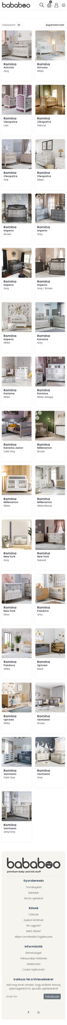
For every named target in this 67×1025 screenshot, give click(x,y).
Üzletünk (34, 914)
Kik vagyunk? (33, 925)
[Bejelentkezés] (56, 5)
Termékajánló (34, 887)
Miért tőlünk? (33, 931)
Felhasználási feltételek (33, 958)
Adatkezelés (34, 964)
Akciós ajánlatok (33, 898)
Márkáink (33, 892)
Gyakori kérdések (33, 920)
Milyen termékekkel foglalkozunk (33, 936)
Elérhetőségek (33, 952)
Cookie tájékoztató (34, 969)
